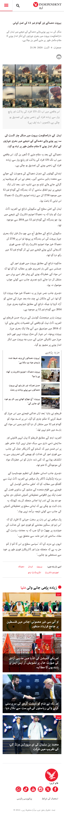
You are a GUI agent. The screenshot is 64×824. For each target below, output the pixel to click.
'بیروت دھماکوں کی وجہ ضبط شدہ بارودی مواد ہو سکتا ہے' (24, 360)
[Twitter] (48, 789)
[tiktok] (26, 789)
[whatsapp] (18, 789)
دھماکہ (21, 566)
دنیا (23, 588)
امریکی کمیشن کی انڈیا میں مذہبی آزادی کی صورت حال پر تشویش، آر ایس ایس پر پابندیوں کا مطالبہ (34, 663)
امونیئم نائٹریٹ (52, 572)
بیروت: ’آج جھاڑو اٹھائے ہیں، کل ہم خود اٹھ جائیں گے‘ (22, 401)
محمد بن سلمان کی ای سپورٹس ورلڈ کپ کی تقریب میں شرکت (34, 746)
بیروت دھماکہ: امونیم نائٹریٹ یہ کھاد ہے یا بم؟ (23, 374)
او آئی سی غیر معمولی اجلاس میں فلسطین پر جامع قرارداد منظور (33, 624)
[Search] (18, 5)
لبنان (30, 566)
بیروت (39, 566)
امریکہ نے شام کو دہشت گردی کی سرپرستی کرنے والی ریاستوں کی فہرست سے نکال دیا (32, 706)
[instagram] (40, 789)
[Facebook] (55, 789)
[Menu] (6, 5)
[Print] (58, 56)
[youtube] (33, 789)
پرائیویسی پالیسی (24, 798)
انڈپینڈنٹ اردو (34, 572)
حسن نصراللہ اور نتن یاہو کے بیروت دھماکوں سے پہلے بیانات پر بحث (24, 388)
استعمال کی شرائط (50, 798)
